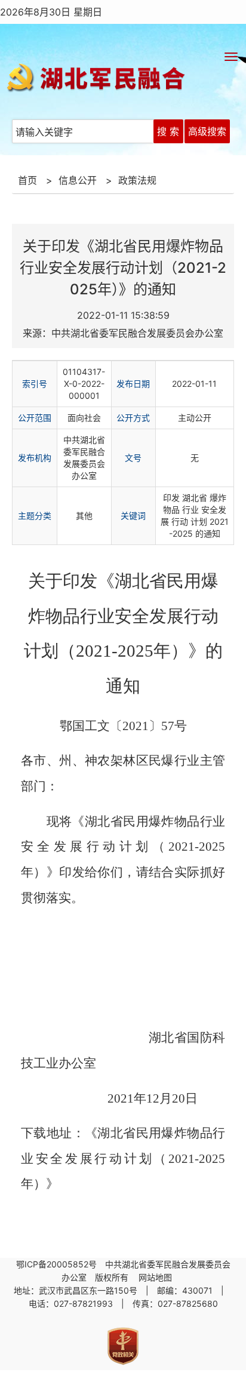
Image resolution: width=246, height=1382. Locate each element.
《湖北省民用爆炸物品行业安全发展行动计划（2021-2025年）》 (123, 1158)
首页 (27, 180)
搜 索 (168, 131)
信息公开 (78, 180)
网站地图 (156, 1277)
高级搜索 (207, 131)
